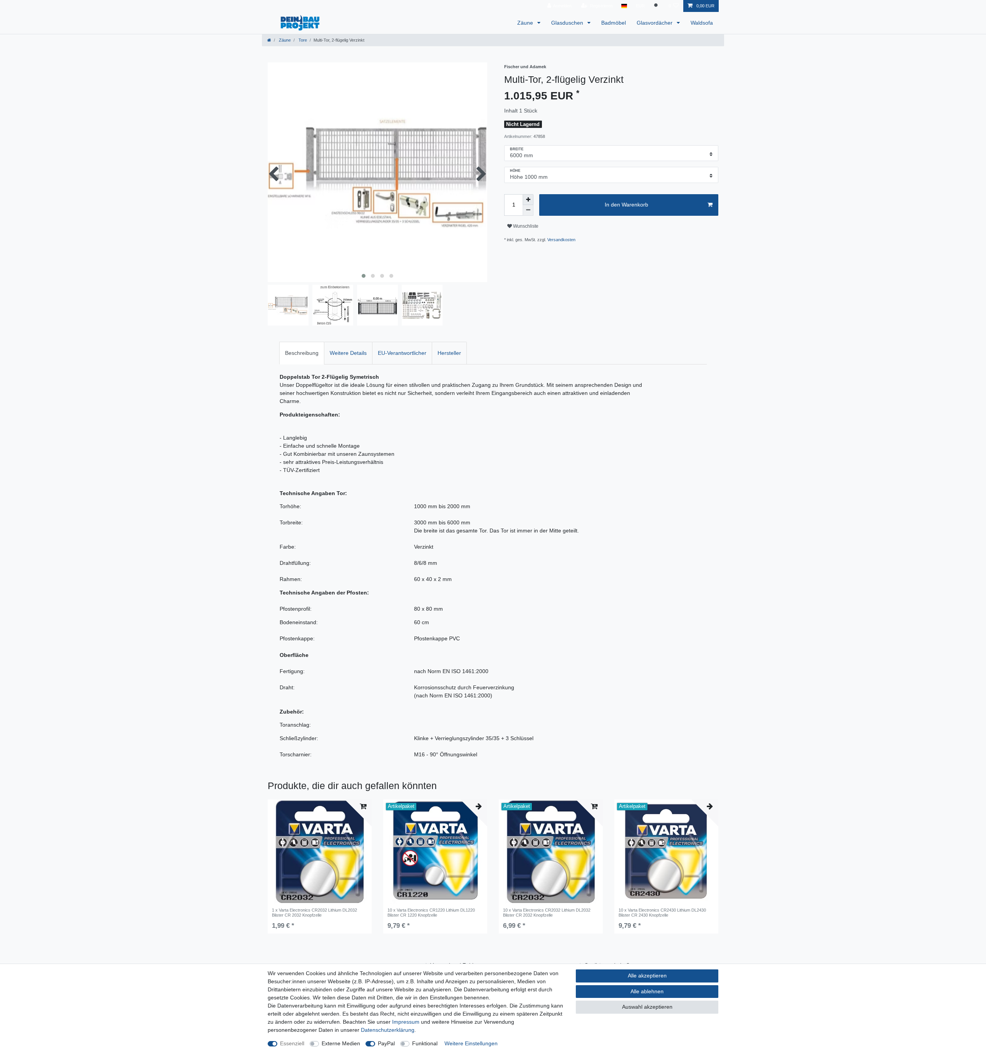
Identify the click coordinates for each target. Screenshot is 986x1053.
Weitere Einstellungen (471, 1043)
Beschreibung (302, 353)
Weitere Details (348, 353)
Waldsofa (702, 23)
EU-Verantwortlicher (402, 353)
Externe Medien (341, 1043)
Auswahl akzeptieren (647, 1007)
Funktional (425, 1043)
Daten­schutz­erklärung (387, 1030)
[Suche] (656, 6)
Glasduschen (568, 23)
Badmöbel (613, 23)
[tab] (301, 353)
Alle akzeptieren (647, 975)
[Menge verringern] (528, 210)
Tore (302, 40)
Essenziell (292, 1043)
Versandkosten (561, 239)
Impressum (405, 1022)
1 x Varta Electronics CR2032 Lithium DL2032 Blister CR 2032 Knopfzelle (314, 912)
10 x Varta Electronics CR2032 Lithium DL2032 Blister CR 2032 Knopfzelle (546, 912)
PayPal (386, 1043)
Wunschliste (525, 226)
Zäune (526, 23)
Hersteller (449, 353)
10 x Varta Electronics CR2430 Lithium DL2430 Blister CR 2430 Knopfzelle (662, 912)
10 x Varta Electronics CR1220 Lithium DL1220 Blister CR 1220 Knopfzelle (431, 912)
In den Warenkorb (626, 205)
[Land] (624, 6)
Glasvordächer (655, 23)
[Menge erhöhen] (528, 199)
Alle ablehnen (647, 991)
